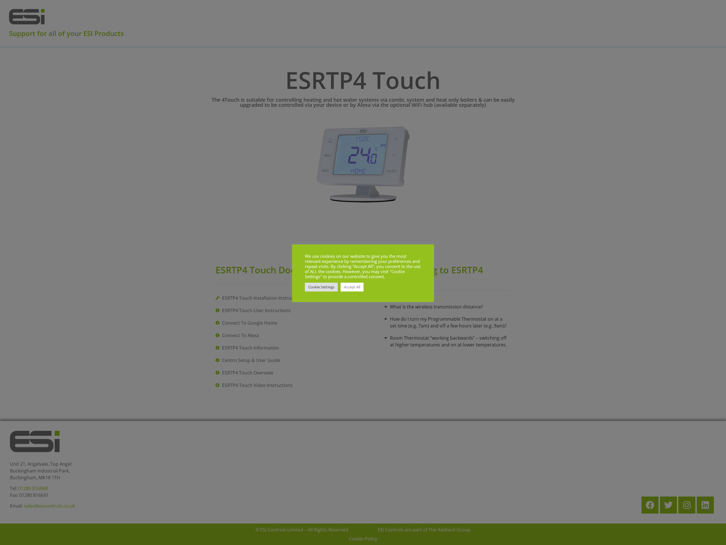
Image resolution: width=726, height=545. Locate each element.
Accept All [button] (352, 286)
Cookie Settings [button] (321, 286)
